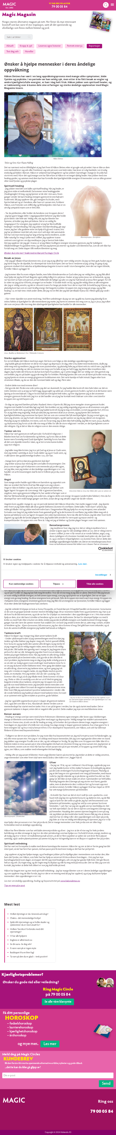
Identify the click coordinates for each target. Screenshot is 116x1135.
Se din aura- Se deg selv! (21, 944)
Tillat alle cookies (94, 584)
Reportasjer (94, 46)
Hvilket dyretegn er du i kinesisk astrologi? (29, 914)
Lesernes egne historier (49, 46)
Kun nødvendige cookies (21, 584)
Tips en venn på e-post (14, 886)
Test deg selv (12, 52)
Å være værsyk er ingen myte (23, 948)
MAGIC (9, 4)
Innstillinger (101, 575)
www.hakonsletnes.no (70, 881)
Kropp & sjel (26, 46)
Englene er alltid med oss (21, 940)
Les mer (82, 564)
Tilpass (56, 584)
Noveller (29, 52)
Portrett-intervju (74, 46)
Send (106, 1084)
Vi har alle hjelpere (18, 936)
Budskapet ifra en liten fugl (22, 953)
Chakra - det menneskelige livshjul (25, 918)
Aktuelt (9, 46)
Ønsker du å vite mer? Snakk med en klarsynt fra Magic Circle (31, 253)
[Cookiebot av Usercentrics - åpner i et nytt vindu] (100, 549)
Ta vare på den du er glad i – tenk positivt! (29, 957)
